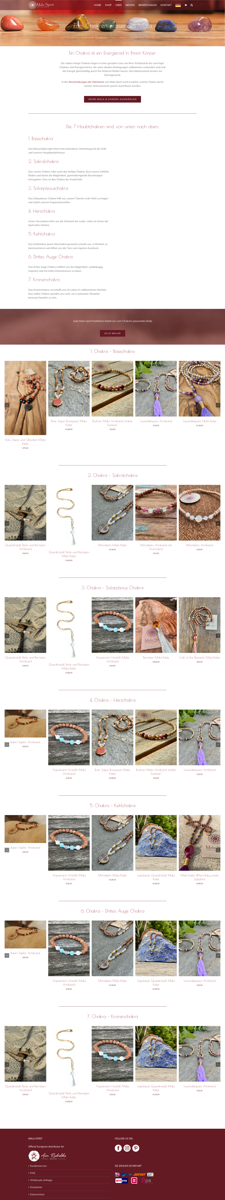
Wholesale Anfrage (41, 1180)
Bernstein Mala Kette (156, 657)
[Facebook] (118, 1148)
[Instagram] (127, 1148)
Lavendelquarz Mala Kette (199, 421)
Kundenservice (38, 1165)
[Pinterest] (135, 1148)
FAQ (32, 1172)
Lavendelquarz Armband (156, 421)
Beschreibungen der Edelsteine (86, 81)
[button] (192, 5)
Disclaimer (36, 1187)
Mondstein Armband (199, 545)
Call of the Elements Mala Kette (199, 657)
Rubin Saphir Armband (25, 742)
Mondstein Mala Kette (112, 545)
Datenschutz (37, 1194)
